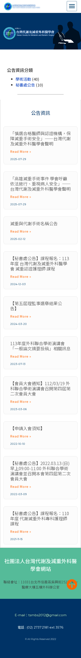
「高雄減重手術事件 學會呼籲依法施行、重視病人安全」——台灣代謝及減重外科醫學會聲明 (40, 183)
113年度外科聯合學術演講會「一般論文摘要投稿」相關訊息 (40, 346)
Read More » (20, 151)
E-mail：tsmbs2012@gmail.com (41, 615)
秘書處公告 (25, 85)
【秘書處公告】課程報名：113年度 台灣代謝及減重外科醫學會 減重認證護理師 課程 (39, 263)
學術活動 (23, 79)
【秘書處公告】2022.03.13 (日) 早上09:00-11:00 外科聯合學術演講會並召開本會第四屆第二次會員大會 (40, 471)
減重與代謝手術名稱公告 (34, 223)
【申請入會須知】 (27, 428)
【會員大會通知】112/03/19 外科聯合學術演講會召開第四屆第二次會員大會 (40, 388)
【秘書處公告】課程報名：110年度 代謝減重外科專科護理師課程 (39, 518)
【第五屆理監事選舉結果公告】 (36, 306)
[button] (72, 6)
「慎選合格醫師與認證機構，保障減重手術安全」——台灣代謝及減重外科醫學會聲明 (40, 138)
